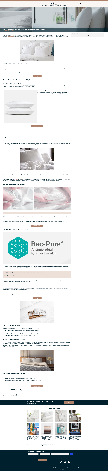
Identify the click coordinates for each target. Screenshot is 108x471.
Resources (51, 5)
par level (7, 346)
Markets (46, 5)
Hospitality (12, 30)
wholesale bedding (11, 36)
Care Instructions (30, 464)
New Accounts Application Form (42, 464)
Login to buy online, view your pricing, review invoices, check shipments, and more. (54, 0)
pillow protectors (34, 216)
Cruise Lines (5, 30)
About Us (59, 5)
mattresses (16, 179)
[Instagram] (65, 462)
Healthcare (9, 30)
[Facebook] (69, 462)
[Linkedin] (61, 462)
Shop (42, 5)
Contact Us (64, 5)
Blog (55, 5)
